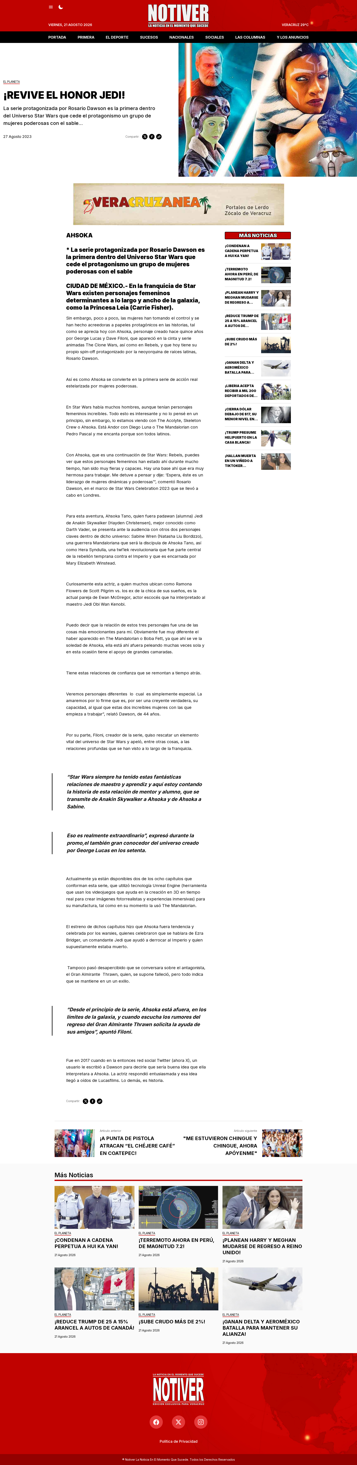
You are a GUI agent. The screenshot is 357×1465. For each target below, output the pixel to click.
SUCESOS (149, 37)
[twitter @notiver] (178, 1422)
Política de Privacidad (179, 1441)
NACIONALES (181, 37)
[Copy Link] (159, 137)
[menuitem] (178, 1441)
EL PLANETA (11, 81)
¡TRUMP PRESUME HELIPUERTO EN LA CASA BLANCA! (241, 437)
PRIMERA (86, 37)
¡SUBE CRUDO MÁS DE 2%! (172, 1322)
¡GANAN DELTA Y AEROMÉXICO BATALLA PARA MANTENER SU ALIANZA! (239, 372)
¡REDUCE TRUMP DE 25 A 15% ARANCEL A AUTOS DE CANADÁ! (94, 1325)
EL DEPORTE (117, 37)
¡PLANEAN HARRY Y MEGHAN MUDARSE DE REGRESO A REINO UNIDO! (262, 1246)
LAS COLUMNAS (250, 37)
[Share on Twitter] (145, 137)
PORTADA (57, 37)
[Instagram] (200, 1422)
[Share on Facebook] (152, 137)
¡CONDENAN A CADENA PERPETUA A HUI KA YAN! (241, 251)
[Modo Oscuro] (60, 6)
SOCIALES (214, 37)
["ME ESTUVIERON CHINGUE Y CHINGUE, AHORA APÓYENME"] (282, 1143)
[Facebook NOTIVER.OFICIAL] (156, 1422)
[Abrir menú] (50, 6)
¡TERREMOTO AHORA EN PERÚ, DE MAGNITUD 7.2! (241, 274)
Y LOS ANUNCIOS (293, 37)
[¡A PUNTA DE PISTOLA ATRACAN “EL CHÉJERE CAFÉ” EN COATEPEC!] (75, 1143)
